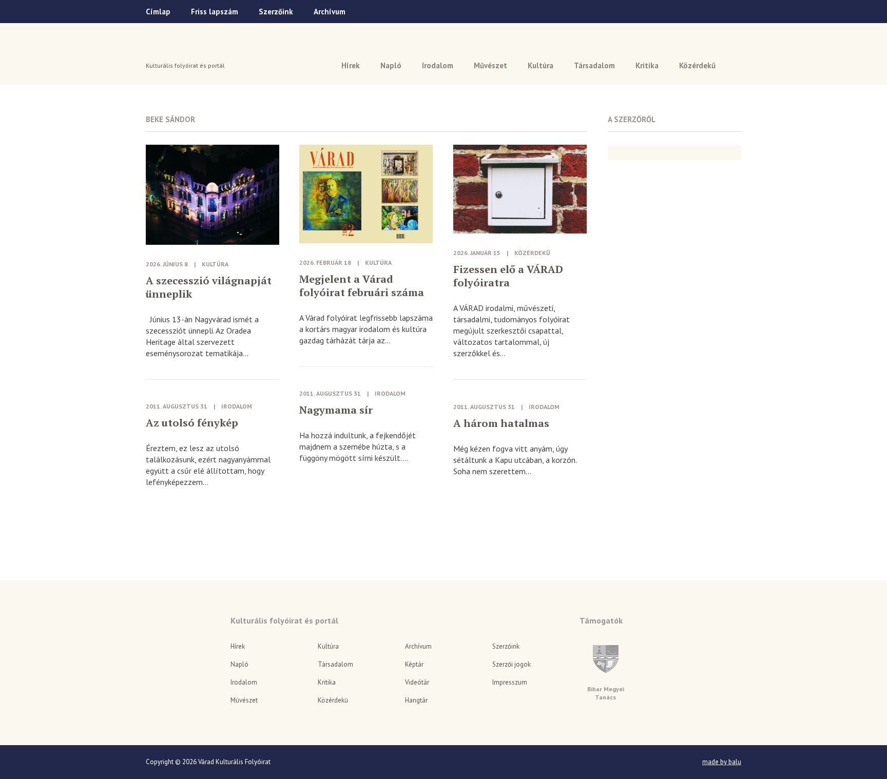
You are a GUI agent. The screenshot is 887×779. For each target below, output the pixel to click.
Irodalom (437, 65)
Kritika (647, 65)
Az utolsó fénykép (192, 423)
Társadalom (594, 65)
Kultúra (540, 65)
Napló (390, 65)
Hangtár (416, 700)
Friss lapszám (214, 11)
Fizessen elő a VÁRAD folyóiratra (508, 276)
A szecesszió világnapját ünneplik (209, 287)
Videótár (417, 682)
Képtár (414, 664)
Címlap (158, 11)
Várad (175, 50)
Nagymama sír (336, 410)
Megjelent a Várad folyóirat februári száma (361, 285)
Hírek (350, 65)
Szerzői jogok (511, 664)
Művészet (490, 65)
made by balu (721, 762)
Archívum (329, 11)
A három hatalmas (501, 423)
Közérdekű (697, 65)
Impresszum (509, 682)
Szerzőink (276, 11)
